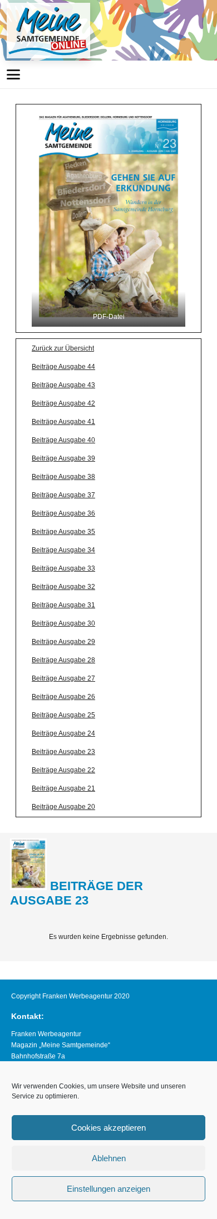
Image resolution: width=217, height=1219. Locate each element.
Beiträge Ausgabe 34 (63, 550)
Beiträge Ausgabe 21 (63, 788)
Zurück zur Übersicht (63, 348)
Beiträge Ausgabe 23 (63, 752)
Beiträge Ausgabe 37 (63, 495)
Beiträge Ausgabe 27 (63, 678)
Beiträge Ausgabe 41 (63, 422)
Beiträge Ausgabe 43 (63, 385)
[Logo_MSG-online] (48, 30)
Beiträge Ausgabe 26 (63, 697)
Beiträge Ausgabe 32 (63, 587)
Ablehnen (109, 1158)
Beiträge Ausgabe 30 (63, 623)
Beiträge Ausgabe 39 (63, 458)
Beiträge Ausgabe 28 (63, 660)
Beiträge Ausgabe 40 (63, 440)
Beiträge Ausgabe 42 (63, 403)
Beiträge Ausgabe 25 (63, 715)
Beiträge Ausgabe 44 (63, 367)
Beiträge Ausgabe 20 (63, 807)
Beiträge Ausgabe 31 (63, 605)
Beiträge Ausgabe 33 (63, 568)
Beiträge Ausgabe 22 (63, 770)
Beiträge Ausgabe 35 (63, 532)
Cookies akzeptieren (108, 1127)
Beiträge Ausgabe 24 (63, 733)
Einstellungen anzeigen (108, 1188)
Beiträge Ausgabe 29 (63, 642)
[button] (13, 74)
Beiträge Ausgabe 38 (63, 477)
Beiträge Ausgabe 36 (63, 513)
